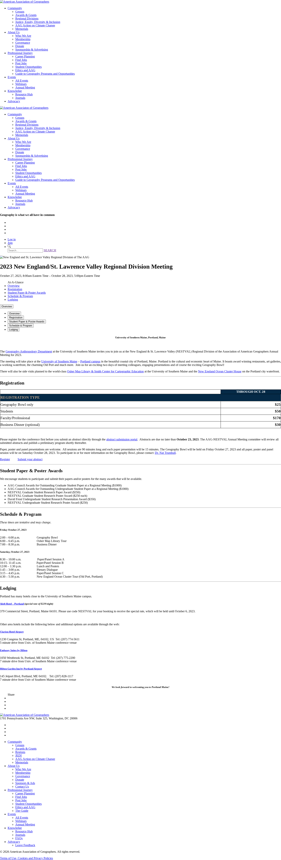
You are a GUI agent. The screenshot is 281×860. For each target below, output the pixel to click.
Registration (15, 289)
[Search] (9, 246)
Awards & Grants (26, 15)
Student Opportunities (28, 66)
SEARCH (50, 250)
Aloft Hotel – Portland (12, 603)
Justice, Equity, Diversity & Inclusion (37, 22)
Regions (20, 752)
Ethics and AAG (25, 70)
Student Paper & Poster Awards (27, 292)
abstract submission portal (121, 439)
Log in (12, 239)
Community (15, 8)
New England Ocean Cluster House (219, 371)
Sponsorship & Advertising (31, 49)
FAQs (19, 838)
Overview (14, 285)
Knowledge (15, 91)
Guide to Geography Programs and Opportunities (45, 73)
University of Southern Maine (59, 361)
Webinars (21, 84)
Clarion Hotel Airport (12, 631)
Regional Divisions (26, 18)
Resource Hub (24, 94)
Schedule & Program (20, 296)
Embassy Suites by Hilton (13, 650)
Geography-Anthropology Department (29, 351)
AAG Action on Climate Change (35, 25)
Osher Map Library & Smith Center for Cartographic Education (105, 371)
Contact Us (22, 786)
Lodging (13, 299)
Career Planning (25, 56)
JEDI (18, 755)
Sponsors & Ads (25, 783)
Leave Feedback (25, 845)
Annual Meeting (25, 87)
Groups (19, 11)
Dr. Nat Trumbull (165, 452)
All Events (21, 80)
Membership (22, 39)
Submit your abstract (30, 459)
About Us (13, 32)
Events (12, 77)
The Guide (21, 810)
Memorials (21, 28)
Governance (22, 42)
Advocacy (14, 101)
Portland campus (90, 361)
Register (5, 459)
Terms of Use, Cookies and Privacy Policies (26, 858)
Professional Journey (20, 53)
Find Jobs (21, 59)
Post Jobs (21, 63)
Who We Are (23, 35)
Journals (20, 97)
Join (10, 242)
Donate (19, 46)
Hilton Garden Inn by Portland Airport (21, 668)
